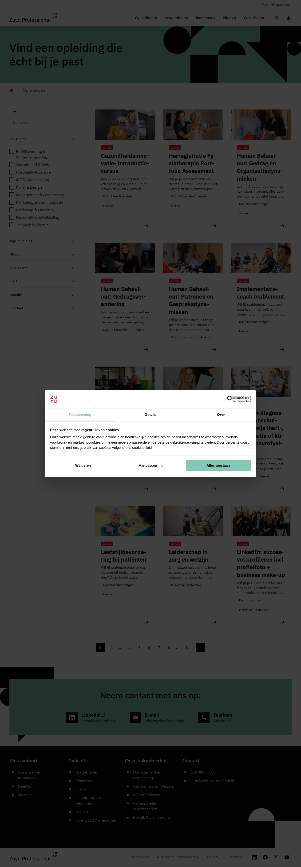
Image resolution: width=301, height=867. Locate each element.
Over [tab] (221, 414)
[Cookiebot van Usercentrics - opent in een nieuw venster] (230, 399)
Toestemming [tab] (80, 414)
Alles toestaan (218, 465)
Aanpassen (148, 465)
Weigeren (83, 465)
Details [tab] (150, 414)
